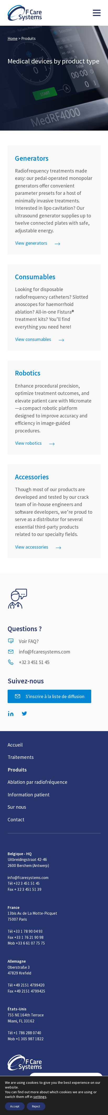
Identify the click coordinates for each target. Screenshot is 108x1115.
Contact (16, 819)
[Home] (25, 13)
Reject (36, 1106)
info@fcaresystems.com (44, 651)
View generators (31, 243)
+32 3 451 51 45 (34, 662)
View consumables (33, 339)
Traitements (21, 757)
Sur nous (17, 807)
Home (13, 38)
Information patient (29, 794)
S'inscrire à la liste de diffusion (55, 696)
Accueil (15, 745)
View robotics (28, 443)
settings (39, 1096)
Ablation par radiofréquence (37, 782)
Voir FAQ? (29, 641)
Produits (17, 769)
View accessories (31, 547)
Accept (14, 1106)
